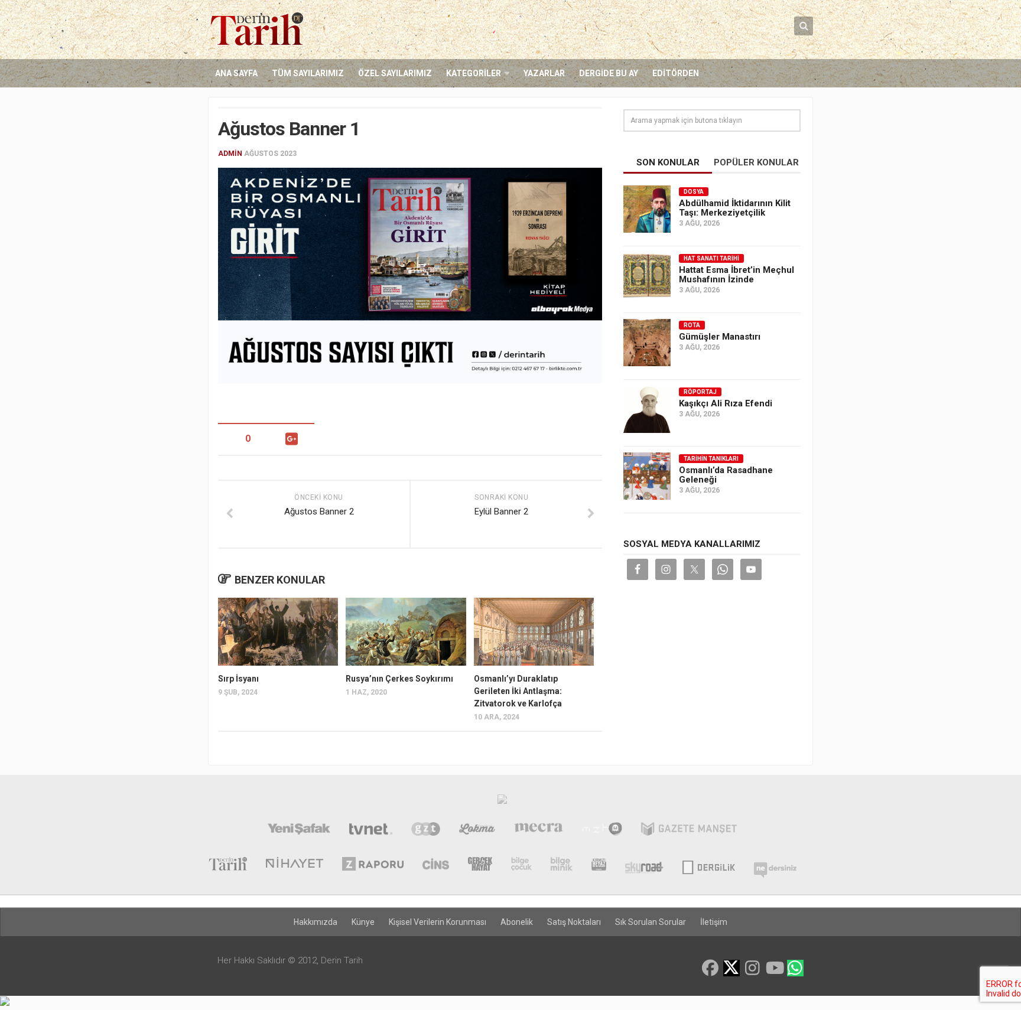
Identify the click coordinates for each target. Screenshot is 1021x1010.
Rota (692, 325)
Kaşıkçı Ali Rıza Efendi (725, 403)
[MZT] (602, 830)
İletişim (713, 922)
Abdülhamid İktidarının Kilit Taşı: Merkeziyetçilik (735, 208)
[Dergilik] (708, 865)
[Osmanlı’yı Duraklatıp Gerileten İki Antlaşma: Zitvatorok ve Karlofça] (534, 631)
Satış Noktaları (574, 922)
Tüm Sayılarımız (308, 73)
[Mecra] (539, 830)
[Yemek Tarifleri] (477, 830)
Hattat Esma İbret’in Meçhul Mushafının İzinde (736, 275)
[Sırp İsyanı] (278, 631)
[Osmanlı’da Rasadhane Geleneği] (647, 476)
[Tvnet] (370, 830)
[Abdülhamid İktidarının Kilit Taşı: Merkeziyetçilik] (647, 209)
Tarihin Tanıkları (711, 458)
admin (230, 153)
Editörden (675, 73)
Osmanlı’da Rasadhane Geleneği (726, 475)
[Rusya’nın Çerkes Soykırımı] (406, 631)
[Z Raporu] (373, 865)
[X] (731, 969)
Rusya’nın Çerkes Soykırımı (399, 678)
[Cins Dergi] (435, 865)
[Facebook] (710, 968)
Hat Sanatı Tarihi (711, 258)
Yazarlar (544, 73)
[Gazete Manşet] (689, 830)
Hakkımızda (315, 922)
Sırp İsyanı (238, 678)
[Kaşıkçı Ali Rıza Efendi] (647, 409)
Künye (363, 922)
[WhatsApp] (795, 968)
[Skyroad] (644, 865)
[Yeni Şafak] (299, 830)
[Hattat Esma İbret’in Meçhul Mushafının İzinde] (647, 275)
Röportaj (700, 392)
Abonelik (516, 922)
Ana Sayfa (236, 73)
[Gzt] (425, 830)
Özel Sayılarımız (395, 73)
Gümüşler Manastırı (719, 336)
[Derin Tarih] (227, 865)
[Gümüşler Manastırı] (647, 342)
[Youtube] (774, 968)
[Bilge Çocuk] (521, 865)
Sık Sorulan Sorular (650, 922)
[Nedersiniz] (775, 865)
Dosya (694, 191)
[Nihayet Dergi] (294, 865)
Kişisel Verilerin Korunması (437, 922)
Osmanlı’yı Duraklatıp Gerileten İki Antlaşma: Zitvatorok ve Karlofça (518, 691)
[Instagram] (752, 968)
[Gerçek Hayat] (480, 865)
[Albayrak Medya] (502, 802)
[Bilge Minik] (562, 865)
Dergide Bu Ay (608, 73)
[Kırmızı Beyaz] (598, 865)
